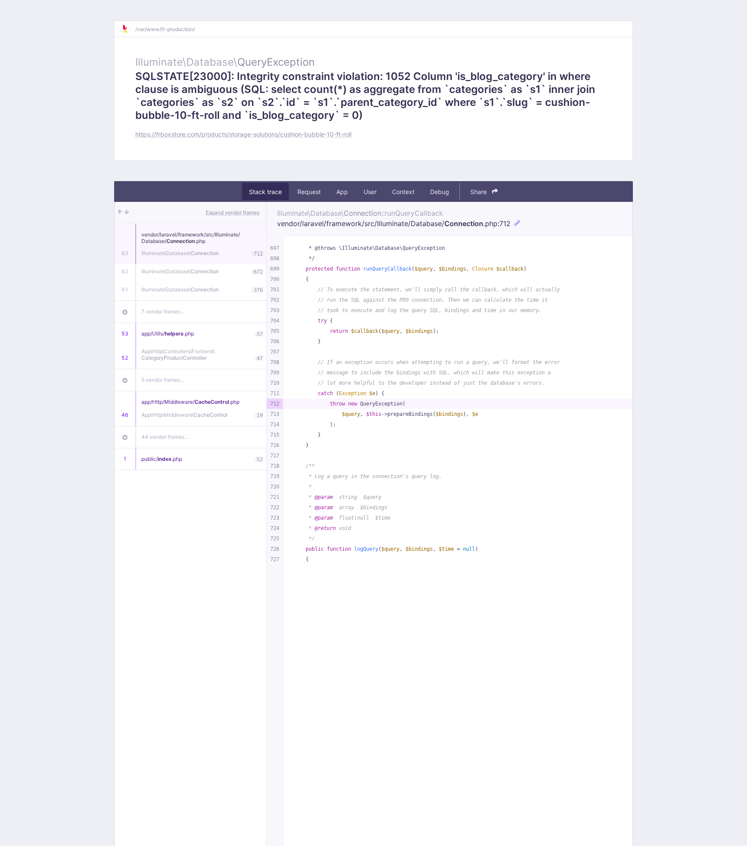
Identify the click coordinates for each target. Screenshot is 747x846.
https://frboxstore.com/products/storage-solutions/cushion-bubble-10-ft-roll (243, 134)
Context (403, 191)
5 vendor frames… (163, 380)
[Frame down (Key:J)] (126, 213)
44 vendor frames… (164, 437)
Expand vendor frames (232, 212)
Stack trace (265, 191)
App (342, 191)
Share (479, 191)
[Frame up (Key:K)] (119, 213)
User (370, 191)
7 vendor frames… (163, 311)
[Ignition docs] (128, 29)
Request (309, 191)
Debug (439, 191)
